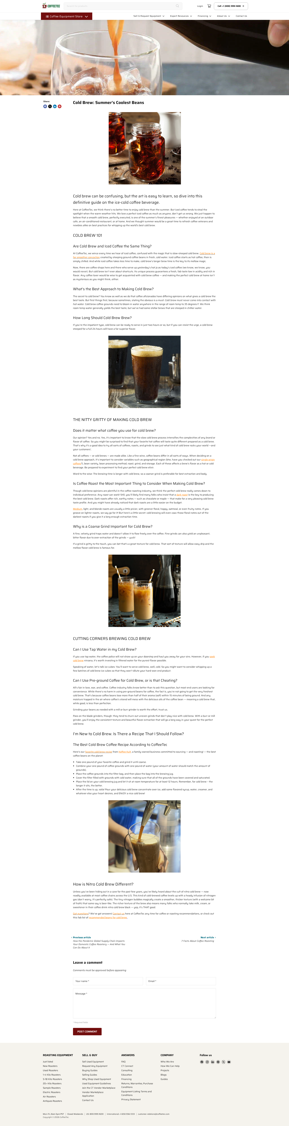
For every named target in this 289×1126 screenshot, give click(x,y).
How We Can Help (170, 1066)
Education (126, 1075)
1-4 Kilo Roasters (52, 1075)
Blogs (163, 1075)
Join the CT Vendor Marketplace (98, 1088)
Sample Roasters (52, 1088)
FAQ (123, 1061)
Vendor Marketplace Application (92, 1094)
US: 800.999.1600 (95, 1114)
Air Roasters (49, 1096)
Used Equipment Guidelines (96, 1083)
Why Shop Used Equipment (96, 1079)
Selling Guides (89, 1075)
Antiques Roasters (52, 1101)
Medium (77, 509)
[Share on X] (50, 106)
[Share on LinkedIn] (55, 106)
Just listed (48, 1061)
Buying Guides (89, 1070)
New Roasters (50, 1066)
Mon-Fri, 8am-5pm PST (53, 1114)
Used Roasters (50, 1070)
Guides (164, 1079)
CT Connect (127, 1066)
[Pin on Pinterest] (59, 106)
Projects (165, 1070)
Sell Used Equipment (93, 1061)
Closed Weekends (75, 1114)
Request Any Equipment (94, 1066)
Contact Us (87, 1100)
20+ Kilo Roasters (52, 1083)
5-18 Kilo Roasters (52, 1079)
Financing (126, 1079)
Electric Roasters (51, 1092)
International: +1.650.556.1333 (121, 1114)
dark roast (182, 495)
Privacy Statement (131, 1099)
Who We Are (167, 1061)
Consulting (126, 1070)
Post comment (87, 1031)
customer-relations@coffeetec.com (153, 1114)
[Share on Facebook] (45, 106)
